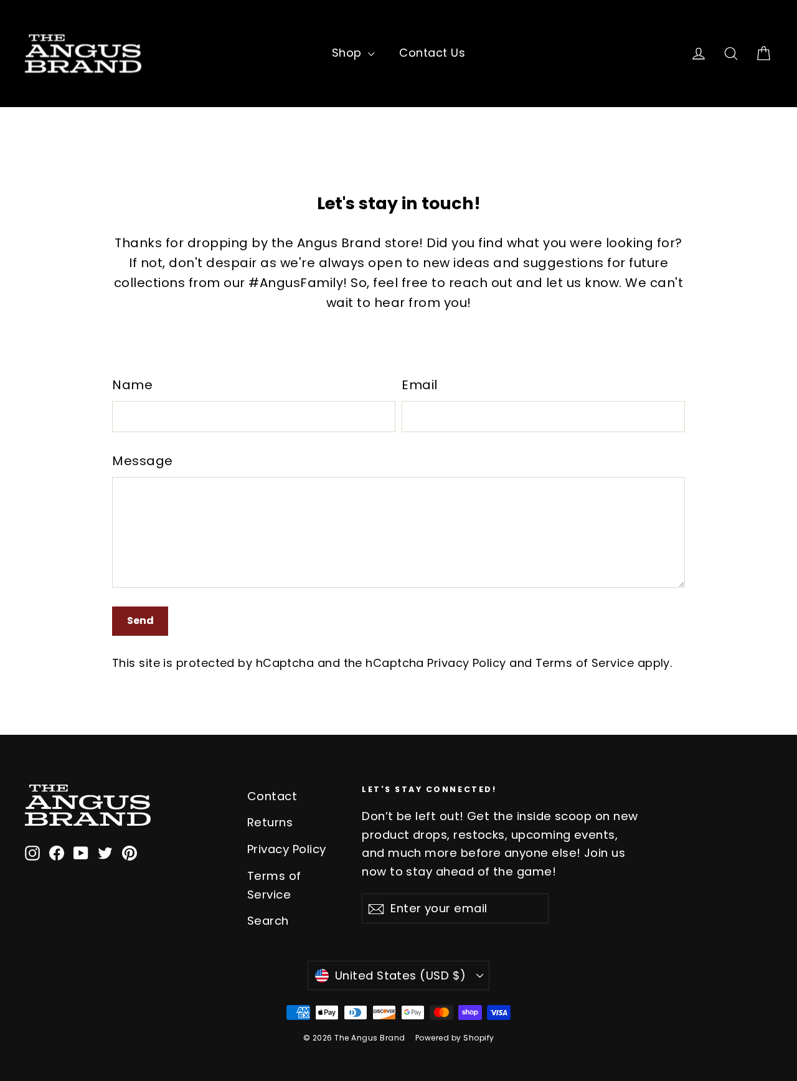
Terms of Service (584, 663)
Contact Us (432, 52)
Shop (348, 52)
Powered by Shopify (454, 1037)
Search (268, 920)
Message (142, 461)
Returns (270, 822)
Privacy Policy (466, 663)
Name (132, 385)
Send (140, 620)
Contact (272, 796)
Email (420, 385)
